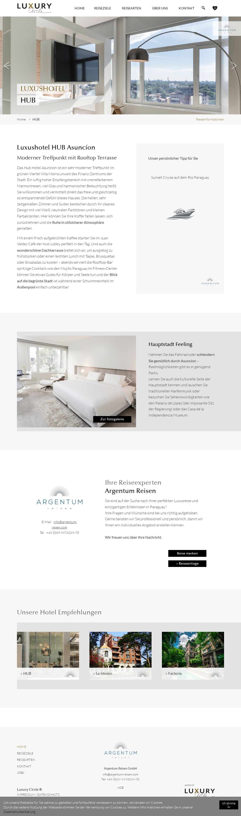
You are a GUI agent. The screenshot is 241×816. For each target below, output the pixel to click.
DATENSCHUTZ (48, 794)
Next (234, 65)
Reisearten (26, 760)
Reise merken (187, 553)
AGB (120, 787)
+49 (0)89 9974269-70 (62, 533)
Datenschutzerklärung (20, 812)
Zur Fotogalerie (112, 419)
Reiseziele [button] (102, 8)
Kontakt (186, 8)
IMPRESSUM (26, 794)
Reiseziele (25, 753)
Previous (7, 65)
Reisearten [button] (131, 8)
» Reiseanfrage (187, 563)
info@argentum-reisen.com (120, 774)
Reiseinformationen (210, 119)
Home (80, 8)
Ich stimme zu (228, 804)
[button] (203, 8)
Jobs (20, 772)
